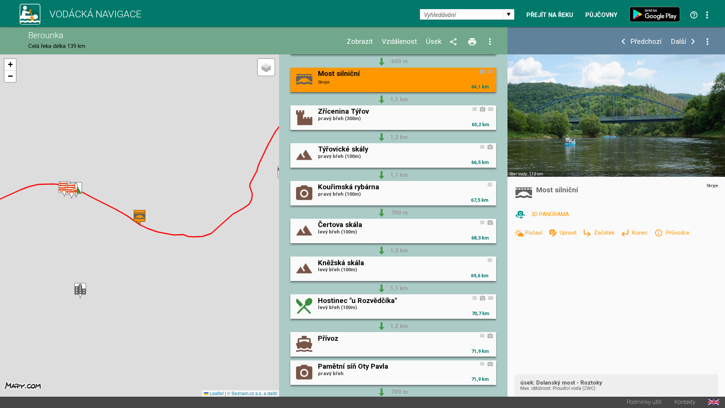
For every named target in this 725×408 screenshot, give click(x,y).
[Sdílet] (454, 42)
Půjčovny (601, 15)
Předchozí (646, 41)
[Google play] (656, 14)
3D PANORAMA (550, 214)
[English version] (713, 402)
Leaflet (216, 393)
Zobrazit (360, 41)
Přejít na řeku (549, 15)
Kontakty (684, 402)
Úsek (433, 41)
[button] (64, 189)
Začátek (605, 232)
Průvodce (677, 232)
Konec (640, 232)
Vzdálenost (399, 41)
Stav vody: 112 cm (526, 174)
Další (678, 41)
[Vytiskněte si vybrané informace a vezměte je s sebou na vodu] (472, 42)
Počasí (534, 232)
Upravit (569, 232)
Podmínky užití (644, 402)
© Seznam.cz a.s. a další (252, 393)
